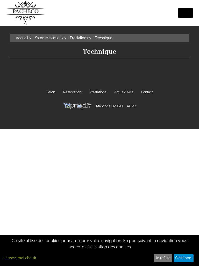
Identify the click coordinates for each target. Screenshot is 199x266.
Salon (50, 92)
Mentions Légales (109, 106)
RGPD (131, 106)
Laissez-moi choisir (20, 258)
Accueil (22, 38)
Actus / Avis (123, 92)
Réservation (72, 92)
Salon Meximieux (49, 38)
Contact (147, 92)
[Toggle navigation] (185, 13)
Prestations (79, 38)
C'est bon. (183, 258)
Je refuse (162, 258)
